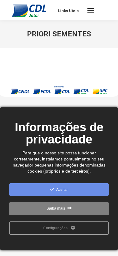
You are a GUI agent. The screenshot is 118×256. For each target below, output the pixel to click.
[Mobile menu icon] (91, 11)
